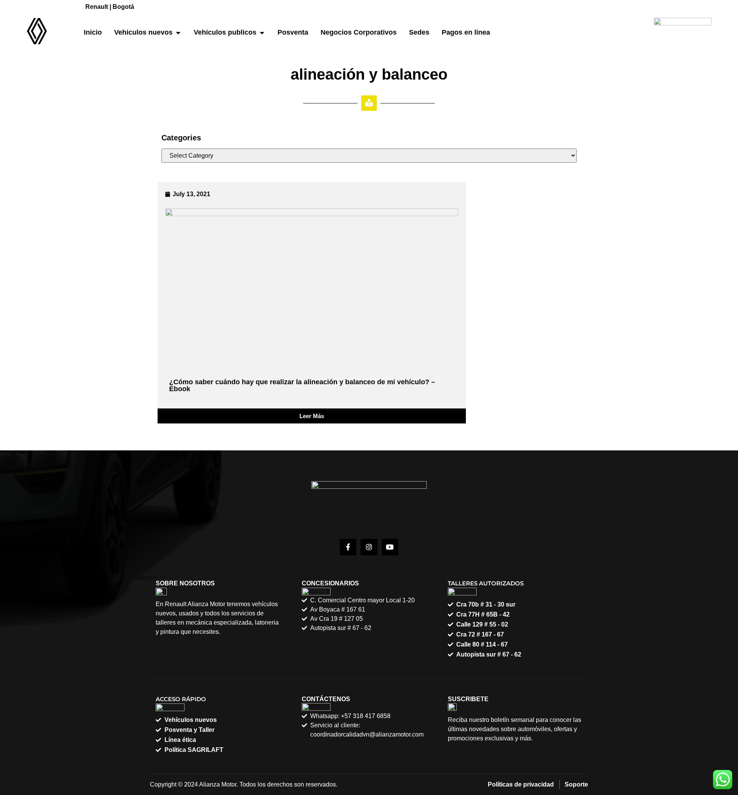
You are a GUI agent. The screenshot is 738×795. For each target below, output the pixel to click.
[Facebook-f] (348, 547)
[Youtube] (390, 547)
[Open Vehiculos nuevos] (178, 32)
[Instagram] (369, 547)
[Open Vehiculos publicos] (261, 32)
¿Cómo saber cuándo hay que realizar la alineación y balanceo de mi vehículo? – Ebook (302, 385)
